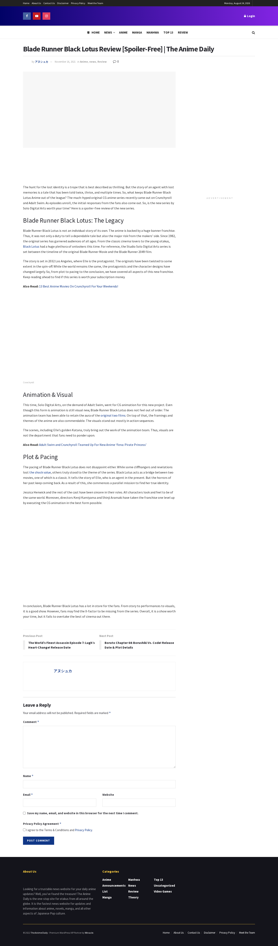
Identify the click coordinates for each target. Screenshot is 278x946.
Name (28, 776)
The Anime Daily (39, 932)
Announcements (114, 885)
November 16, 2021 (65, 61)
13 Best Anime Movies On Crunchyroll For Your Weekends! (78, 286)
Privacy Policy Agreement (42, 824)
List (105, 891)
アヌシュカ (41, 61)
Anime (123, 32)
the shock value (40, 472)
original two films (113, 415)
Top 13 (168, 32)
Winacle (89, 932)
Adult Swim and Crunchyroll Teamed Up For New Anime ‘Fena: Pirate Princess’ (93, 445)
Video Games (163, 891)
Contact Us (49, 3)
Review (183, 32)
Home (26, 3)
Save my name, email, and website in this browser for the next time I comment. (82, 813)
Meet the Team (95, 3)
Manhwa (153, 32)
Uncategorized (164, 885)
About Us (36, 3)
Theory (133, 897)
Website (108, 795)
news (92, 61)
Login (250, 16)
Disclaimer (63, 3)
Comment (31, 722)
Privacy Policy (78, 3)
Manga (137, 32)
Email (28, 795)
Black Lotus (31, 246)
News (108, 32)
